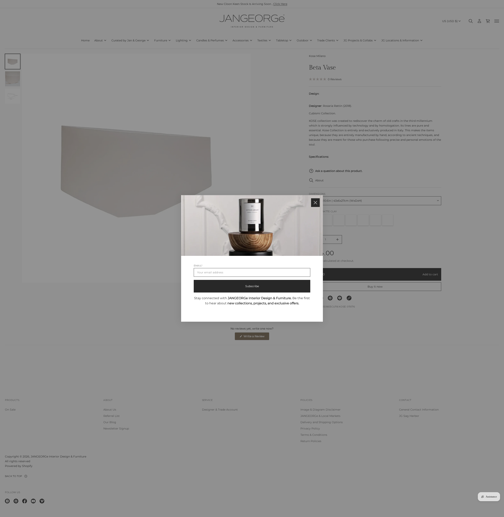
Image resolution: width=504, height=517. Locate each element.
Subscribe (252, 286)
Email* (198, 265)
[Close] (315, 202)
